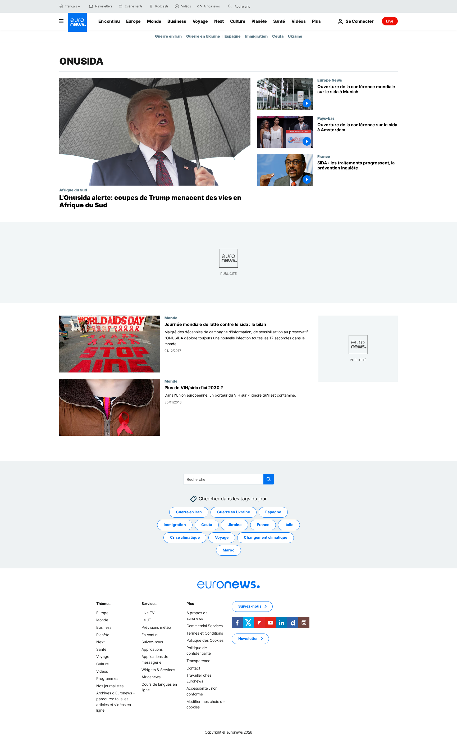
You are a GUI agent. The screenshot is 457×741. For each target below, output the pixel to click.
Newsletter (248, 638)
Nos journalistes (110, 686)
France (323, 156)
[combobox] (257, 6)
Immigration (256, 36)
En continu (109, 21)
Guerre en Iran (168, 36)
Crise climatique (185, 537)
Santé (279, 21)
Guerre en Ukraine (203, 36)
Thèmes (103, 603)
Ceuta (278, 36)
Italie (289, 525)
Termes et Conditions (204, 633)
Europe (133, 21)
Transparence (198, 660)
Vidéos (298, 21)
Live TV (147, 612)
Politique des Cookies (204, 640)
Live (390, 21)
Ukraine (295, 36)
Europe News (329, 80)
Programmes (107, 678)
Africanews (151, 677)
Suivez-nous (152, 642)
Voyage (200, 21)
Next (219, 21)
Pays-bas (326, 118)
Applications (152, 649)
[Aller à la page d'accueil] (77, 22)
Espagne (233, 36)
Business (176, 21)
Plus (190, 603)
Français (71, 6)
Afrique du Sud (73, 190)
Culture (237, 21)
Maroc (228, 550)
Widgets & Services (158, 669)
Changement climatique (265, 537)
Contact (193, 668)
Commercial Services (204, 625)
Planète (259, 21)
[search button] (230, 6)
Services (149, 603)
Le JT (146, 620)
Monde (154, 21)
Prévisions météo (156, 627)
